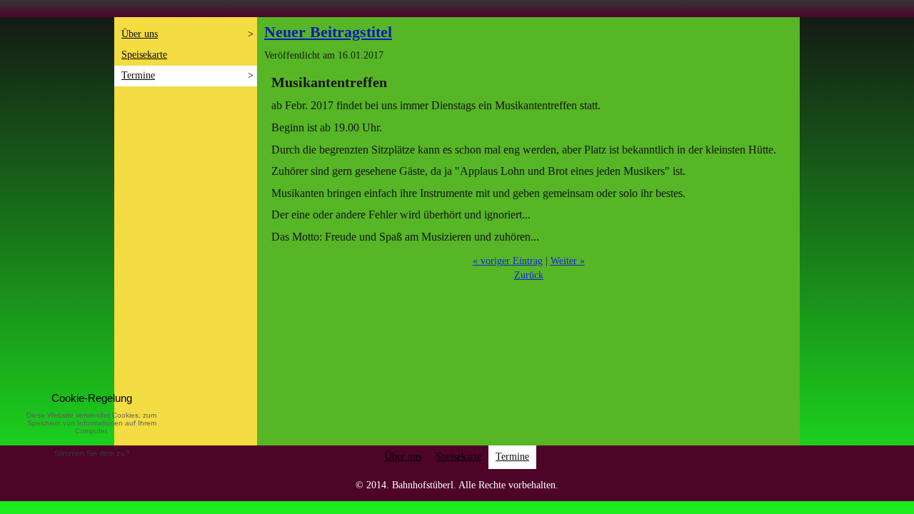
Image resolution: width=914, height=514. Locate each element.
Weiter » (568, 261)
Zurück (528, 275)
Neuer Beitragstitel (328, 32)
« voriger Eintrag (508, 261)
